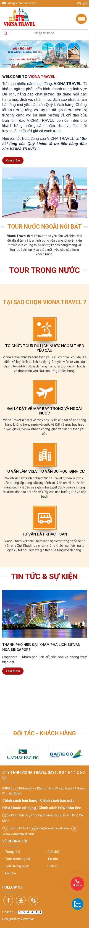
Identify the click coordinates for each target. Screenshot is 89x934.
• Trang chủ (11, 852)
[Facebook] (8, 900)
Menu (81, 19)
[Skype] (33, 900)
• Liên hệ (9, 873)
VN (79, 3)
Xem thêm (13, 160)
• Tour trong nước (16, 866)
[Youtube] (21, 900)
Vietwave (27, 919)
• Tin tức (51, 859)
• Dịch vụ (51, 866)
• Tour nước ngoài (16, 859)
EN (85, 3)
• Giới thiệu (52, 852)
